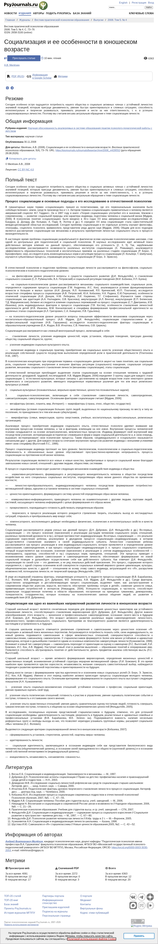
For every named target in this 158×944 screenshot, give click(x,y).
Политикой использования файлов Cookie (91, 939)
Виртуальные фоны (91, 908)
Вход (151, 2)
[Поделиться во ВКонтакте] (7, 88)
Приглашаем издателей (55, 907)
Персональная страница (56, 915)
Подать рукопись (58, 13)
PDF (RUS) (18, 76)
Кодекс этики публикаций (94, 912)
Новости (10, 13)
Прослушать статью (23, 58)
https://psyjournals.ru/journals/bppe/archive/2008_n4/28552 (88, 150)
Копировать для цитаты (22, 158)
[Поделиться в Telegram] (12, 88)
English (123, 2)
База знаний (82, 13)
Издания (25, 13)
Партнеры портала (53, 896)
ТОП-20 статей (12, 896)
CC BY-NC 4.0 (26, 169)
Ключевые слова (141, 13)
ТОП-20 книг (11, 900)
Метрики (63, 76)
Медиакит (85, 900)
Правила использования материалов (21, 925)
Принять (139, 936)
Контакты (85, 904)
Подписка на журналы (55, 911)
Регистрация (139, 2)
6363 (151, 58)
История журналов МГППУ (19, 912)
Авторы (38, 13)
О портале (86, 896)
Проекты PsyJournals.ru (17, 908)
